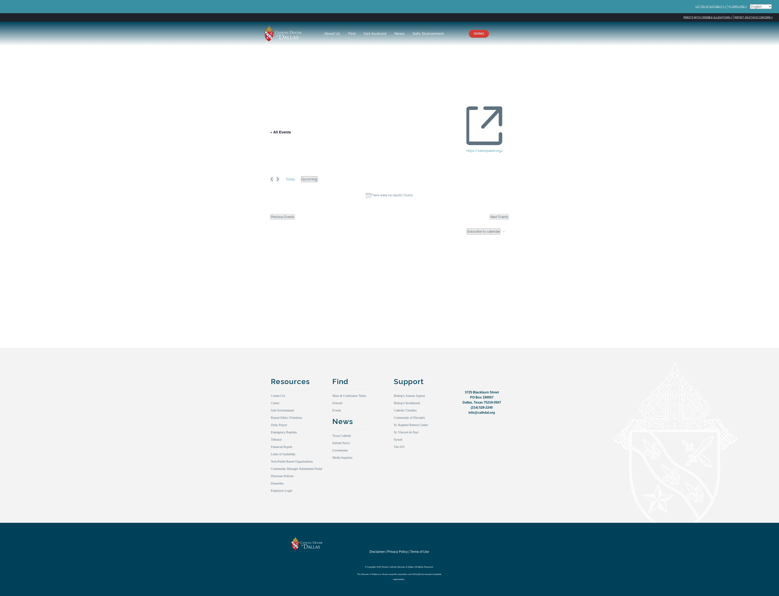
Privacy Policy (397, 551)
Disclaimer (377, 551)
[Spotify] (500, 549)
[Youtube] (475, 549)
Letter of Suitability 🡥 (710, 6)
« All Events (280, 132)
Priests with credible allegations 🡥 (707, 17)
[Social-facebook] (483, 549)
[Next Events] (277, 179)
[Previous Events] (271, 179)
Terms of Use (419, 551)
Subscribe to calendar (483, 231)
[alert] (389, 195)
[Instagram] (467, 549)
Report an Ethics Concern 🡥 (753, 17)
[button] (511, 34)
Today (290, 179)
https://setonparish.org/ (484, 151)
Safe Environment (428, 33)
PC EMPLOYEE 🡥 (737, 6)
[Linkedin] (492, 549)
